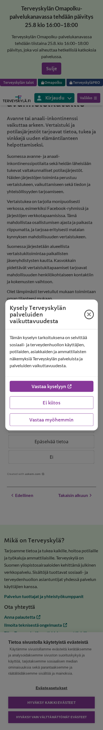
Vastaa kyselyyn (49, 386)
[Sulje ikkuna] (89, 314)
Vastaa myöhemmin (51, 419)
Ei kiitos (51, 402)
